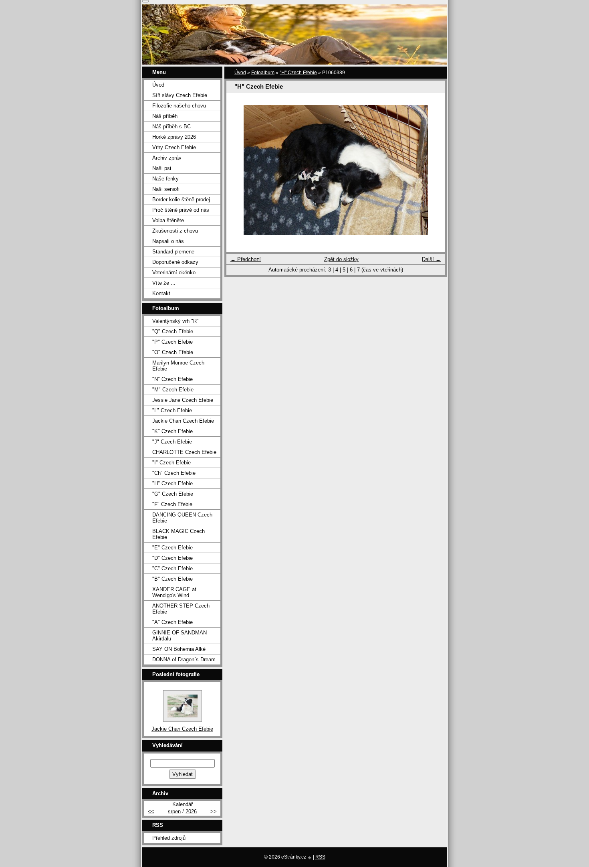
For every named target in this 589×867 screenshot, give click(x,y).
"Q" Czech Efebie (172, 331)
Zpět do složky (341, 259)
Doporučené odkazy (175, 262)
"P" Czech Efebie (172, 342)
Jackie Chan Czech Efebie (183, 421)
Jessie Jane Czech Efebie (182, 400)
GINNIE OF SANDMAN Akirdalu (179, 636)
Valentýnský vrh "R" (175, 321)
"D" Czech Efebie (172, 558)
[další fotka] (432, 170)
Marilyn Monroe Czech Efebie (178, 366)
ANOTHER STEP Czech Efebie (181, 609)
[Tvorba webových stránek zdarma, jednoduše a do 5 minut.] (310, 857)
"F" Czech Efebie (172, 504)
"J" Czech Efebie (172, 442)
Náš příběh (165, 116)
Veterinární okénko (174, 272)
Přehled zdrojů (169, 838)
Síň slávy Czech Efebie (179, 95)
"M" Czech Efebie (173, 390)
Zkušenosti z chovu (175, 231)
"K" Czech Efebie (172, 431)
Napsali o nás (168, 241)
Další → (431, 259)
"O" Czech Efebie (172, 352)
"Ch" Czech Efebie (174, 473)
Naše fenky (165, 179)
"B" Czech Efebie (172, 579)
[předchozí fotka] (239, 170)
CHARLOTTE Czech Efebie (184, 452)
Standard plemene (173, 252)
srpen (174, 811)
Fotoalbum (262, 72)
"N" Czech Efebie (172, 379)
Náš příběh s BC (171, 127)
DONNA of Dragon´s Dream (184, 659)
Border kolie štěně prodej (181, 199)
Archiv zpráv (167, 158)
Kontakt (161, 293)
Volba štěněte (168, 220)
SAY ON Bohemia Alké (179, 649)
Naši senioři (166, 189)
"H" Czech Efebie (298, 72)
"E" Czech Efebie (172, 548)
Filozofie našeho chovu (179, 106)
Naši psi (161, 168)
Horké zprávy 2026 (174, 137)
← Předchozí (245, 259)
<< (151, 811)
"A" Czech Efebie (172, 622)
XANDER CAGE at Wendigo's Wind (174, 592)
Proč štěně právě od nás (180, 210)
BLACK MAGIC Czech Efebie (178, 534)
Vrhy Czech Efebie (174, 147)
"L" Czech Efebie (172, 410)
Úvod (240, 72)
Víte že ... (163, 283)
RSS (320, 857)
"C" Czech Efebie (172, 568)
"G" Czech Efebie (172, 494)
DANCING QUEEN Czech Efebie (182, 518)
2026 (191, 811)
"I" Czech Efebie (171, 463)
